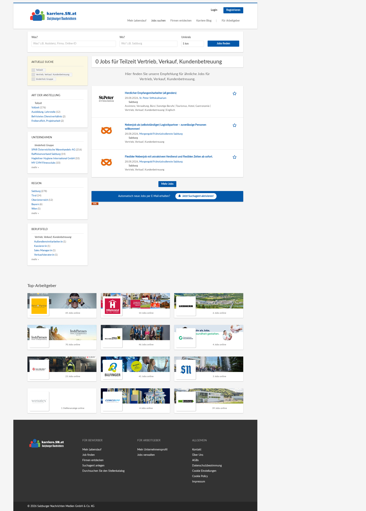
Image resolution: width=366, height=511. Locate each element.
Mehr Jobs (167, 184)
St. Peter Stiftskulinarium (152, 98)
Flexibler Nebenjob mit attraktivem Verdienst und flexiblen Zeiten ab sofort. (169, 156)
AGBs (195, 460)
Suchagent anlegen (93, 465)
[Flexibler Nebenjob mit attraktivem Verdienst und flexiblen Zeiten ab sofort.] (106, 162)
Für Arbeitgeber (231, 20)
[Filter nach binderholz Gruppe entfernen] (33, 145)
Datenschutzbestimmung (207, 465)
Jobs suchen (158, 20)
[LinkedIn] (42, 457)
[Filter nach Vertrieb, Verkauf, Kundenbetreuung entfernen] (33, 237)
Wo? (122, 37)
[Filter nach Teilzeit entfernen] (33, 103)
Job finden (88, 455)
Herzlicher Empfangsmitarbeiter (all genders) (151, 93)
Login (214, 10)
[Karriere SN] (53, 15)
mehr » (35, 167)
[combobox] (73, 44)
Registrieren (233, 10)
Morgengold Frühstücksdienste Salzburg (161, 134)
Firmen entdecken (181, 20)
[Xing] (36, 457)
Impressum (198, 481)
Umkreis (186, 37)
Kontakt (196, 449)
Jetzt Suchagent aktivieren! (198, 196)
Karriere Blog (203, 20)
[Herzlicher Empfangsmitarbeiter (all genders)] (106, 98)
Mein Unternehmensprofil (152, 449)
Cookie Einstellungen (204, 471)
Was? (34, 37)
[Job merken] (235, 93)
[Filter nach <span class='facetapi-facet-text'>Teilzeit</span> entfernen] (33, 70)
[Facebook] (30, 457)
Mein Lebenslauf (136, 20)
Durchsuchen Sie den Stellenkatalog (103, 471)
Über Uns (197, 455)
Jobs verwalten (146, 455)
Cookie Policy (200, 476)
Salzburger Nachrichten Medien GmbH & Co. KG (65, 506)
